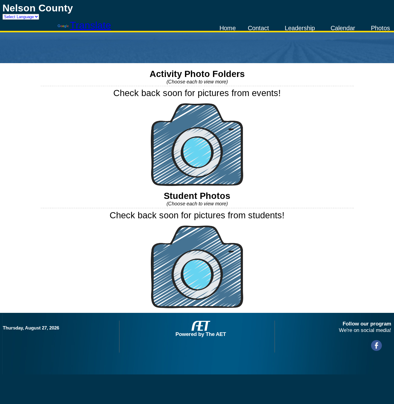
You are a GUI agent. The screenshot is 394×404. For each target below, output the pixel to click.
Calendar (343, 28)
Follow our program (367, 324)
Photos (380, 28)
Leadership (300, 28)
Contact (258, 28)
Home (227, 28)
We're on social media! (365, 330)
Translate (90, 25)
